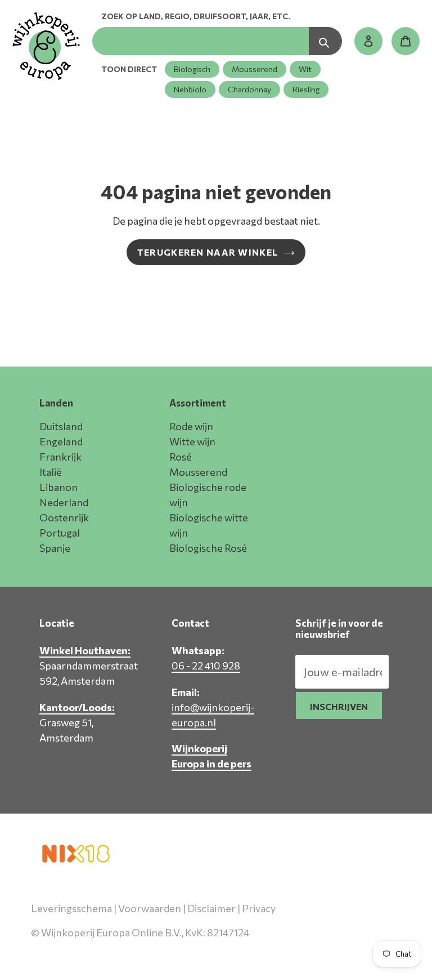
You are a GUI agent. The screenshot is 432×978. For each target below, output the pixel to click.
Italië (50, 472)
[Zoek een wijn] (325, 41)
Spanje (54, 548)
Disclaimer (211, 908)
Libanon (58, 487)
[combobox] (200, 41)
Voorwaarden (149, 908)
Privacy (259, 908)
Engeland (61, 441)
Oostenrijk (64, 517)
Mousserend (254, 69)
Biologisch (192, 69)
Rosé (180, 456)
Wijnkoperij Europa (282, 948)
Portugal (59, 532)
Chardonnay (249, 89)
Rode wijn (191, 426)
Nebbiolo (190, 89)
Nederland (63, 502)
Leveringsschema (71, 908)
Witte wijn (192, 441)
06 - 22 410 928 (206, 665)
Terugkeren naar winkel (207, 252)
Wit (305, 69)
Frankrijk (60, 456)
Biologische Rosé (208, 548)
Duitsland (61, 426)
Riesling (306, 89)
